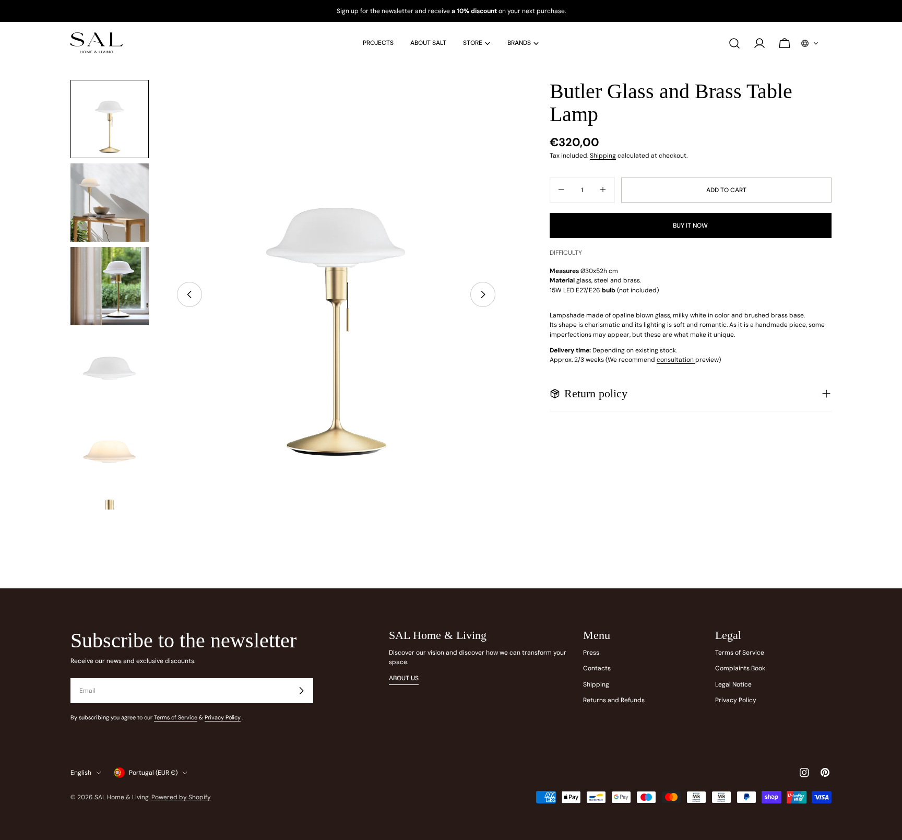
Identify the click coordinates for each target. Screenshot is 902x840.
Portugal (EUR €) (153, 772)
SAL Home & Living (121, 797)
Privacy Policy (223, 717)
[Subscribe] (301, 691)
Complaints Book (740, 668)
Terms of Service (175, 717)
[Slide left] (189, 294)
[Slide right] (482, 294)
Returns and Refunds (614, 700)
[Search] (734, 43)
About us (404, 678)
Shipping (603, 155)
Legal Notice (733, 684)
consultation (675, 360)
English (80, 772)
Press (591, 652)
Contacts (597, 668)
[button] (810, 43)
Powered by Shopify (181, 797)
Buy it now (690, 225)
